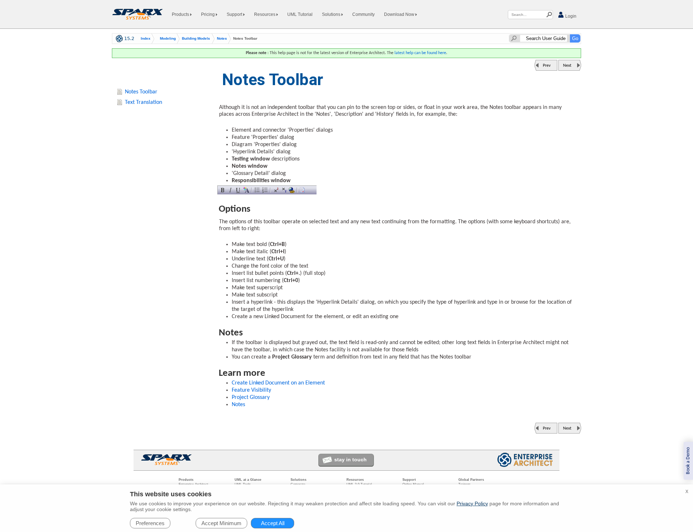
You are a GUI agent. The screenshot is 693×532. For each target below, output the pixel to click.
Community (363, 14)
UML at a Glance (248, 480)
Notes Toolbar (141, 92)
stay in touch (350, 459)
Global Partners (471, 480)
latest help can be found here (420, 53)
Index (146, 38)
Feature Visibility (251, 390)
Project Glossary (251, 397)
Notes (222, 38)
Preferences (150, 523)
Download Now (399, 14)
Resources (265, 14)
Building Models (196, 38)
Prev (546, 65)
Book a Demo (688, 460)
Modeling (168, 38)
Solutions (331, 14)
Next (567, 65)
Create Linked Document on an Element (278, 383)
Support (235, 14)
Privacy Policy (472, 503)
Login (570, 16)
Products (181, 14)
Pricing (208, 14)
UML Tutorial (300, 14)
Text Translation (143, 102)
